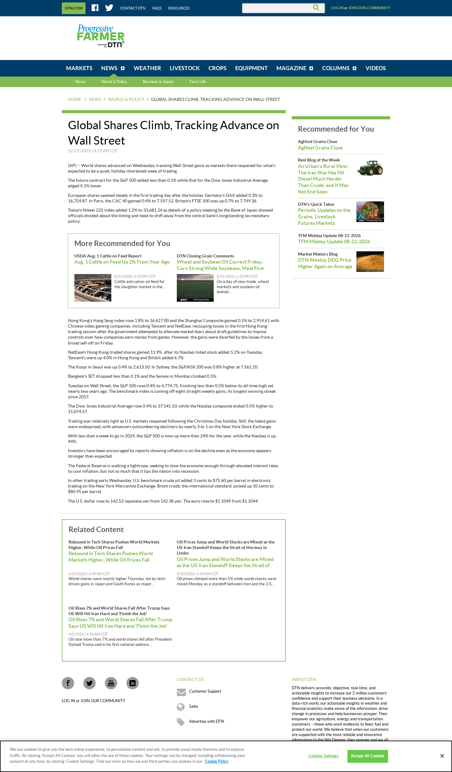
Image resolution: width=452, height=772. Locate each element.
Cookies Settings (323, 756)
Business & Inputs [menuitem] (158, 82)
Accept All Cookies (367, 756)
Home (74, 99)
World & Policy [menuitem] (114, 82)
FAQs (156, 8)
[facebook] (68, 683)
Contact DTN (132, 8)
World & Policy (126, 99)
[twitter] (89, 683)
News (80, 82)
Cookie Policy (216, 761)
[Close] (442, 756)
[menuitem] (79, 68)
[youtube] (111, 683)
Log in (337, 8)
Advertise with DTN (206, 721)
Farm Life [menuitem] (197, 82)
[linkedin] (132, 683)
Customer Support (205, 691)
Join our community (369, 8)
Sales (193, 706)
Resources (178, 8)
